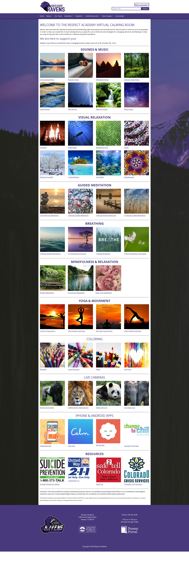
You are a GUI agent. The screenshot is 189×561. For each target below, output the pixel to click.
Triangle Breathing (103, 254)
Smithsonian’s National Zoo (78, 408)
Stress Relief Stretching (132, 331)
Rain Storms (72, 109)
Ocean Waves (45, 109)
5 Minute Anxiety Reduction (106, 215)
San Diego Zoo (129, 408)
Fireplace (43, 148)
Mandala (43, 369)
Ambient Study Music (132, 80)
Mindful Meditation (47, 293)
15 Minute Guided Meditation (135, 215)
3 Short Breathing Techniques (135, 254)
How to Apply (107, 16)
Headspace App (45, 446)
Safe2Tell (99, 484)
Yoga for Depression (47, 331)
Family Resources (92, 16)
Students (78, 16)
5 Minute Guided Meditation (78, 215)
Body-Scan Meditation (104, 293)
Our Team (58, 16)
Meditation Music (102, 80)
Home (42, 16)
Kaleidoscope (129, 177)
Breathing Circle (102, 148)
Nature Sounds (101, 109)
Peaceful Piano (73, 80)
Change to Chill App (131, 446)
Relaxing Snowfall (46, 177)
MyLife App (100, 445)
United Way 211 (74, 481)
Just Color (127, 369)
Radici (98, 369)
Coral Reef (100, 177)
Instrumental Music (47, 80)
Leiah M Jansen (73, 369)
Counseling (119, 16)
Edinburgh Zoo (101, 408)
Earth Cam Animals (47, 408)
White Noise (128, 109)
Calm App (71, 446)
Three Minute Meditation (49, 215)
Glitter (126, 148)
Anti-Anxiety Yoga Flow (76, 331)
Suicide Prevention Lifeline (49, 484)
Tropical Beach (73, 177)
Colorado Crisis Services (133, 484)
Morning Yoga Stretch (104, 331)
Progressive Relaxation (76, 293)
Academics (68, 16)
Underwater (72, 148)
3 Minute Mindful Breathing (50, 254)
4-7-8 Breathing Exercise (77, 254)
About (48, 16)
